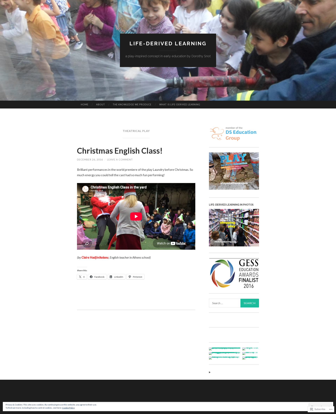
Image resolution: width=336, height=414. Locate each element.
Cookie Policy (68, 407)
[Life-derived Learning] (234, 245)
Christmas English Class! (120, 150)
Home (84, 104)
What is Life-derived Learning (179, 104)
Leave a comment (120, 159)
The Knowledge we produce (132, 104)
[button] (234, 273)
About (100, 104)
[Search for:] (234, 303)
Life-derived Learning (168, 43)
